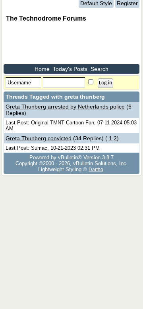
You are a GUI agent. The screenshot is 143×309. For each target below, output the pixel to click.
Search (99, 69)
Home (42, 69)
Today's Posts (70, 69)
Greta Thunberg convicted (39, 138)
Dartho (96, 169)
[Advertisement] (67, 44)
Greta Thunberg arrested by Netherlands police (65, 106)
